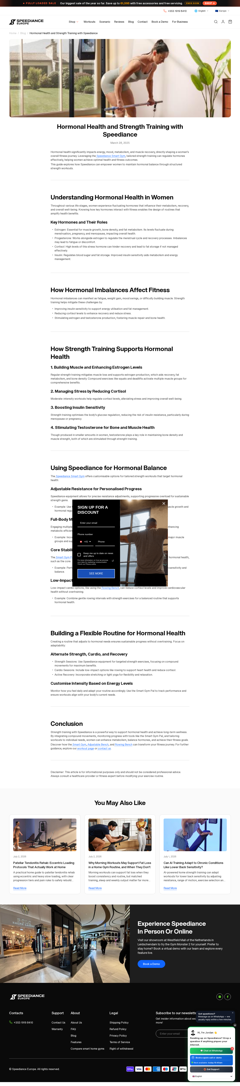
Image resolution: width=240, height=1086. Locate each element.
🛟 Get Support (211, 1069)
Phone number (85, 534)
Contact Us (58, 1022)
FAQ (73, 1029)
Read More (19, 888)
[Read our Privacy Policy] (113, 561)
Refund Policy (118, 1029)
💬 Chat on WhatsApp (216, 1050)
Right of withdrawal (121, 1049)
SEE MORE (96, 573)
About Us (76, 1022)
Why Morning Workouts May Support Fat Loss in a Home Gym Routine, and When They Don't (119, 865)
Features (76, 1042)
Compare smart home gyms (87, 1049)
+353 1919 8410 (177, 11)
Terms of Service (120, 1042)
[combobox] (86, 542)
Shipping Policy (119, 1022)
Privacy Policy (118, 1036)
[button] (74, 21)
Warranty (57, 1029)
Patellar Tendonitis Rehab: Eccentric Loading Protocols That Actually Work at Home (43, 865)
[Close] (164, 503)
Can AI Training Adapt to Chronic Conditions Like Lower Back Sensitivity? (193, 865)
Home (12, 33)
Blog (23, 33)
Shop (208, 3)
